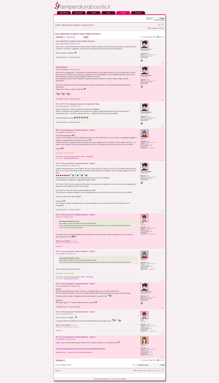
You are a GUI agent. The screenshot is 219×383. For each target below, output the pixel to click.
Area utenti (78, 13)
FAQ (150, 28)
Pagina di (152, 37)
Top (162, 63)
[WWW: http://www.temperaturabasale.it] (142, 60)
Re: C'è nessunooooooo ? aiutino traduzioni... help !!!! (75, 130)
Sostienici (138, 13)
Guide (93, 13)
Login (162, 28)
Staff (134, 370)
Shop (108, 13)
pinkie (60, 217)
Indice (59, 25)
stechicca (61, 339)
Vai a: (133, 365)
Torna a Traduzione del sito (63, 365)
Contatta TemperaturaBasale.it (101, 379)
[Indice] (88, 9)
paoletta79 (62, 132)
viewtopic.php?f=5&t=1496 (71, 158)
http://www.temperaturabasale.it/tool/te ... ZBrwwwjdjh (78, 156)
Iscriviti (156, 28)
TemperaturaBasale (64, 43)
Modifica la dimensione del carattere (162, 25)
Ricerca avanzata (159, 20)
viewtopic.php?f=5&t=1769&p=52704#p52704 (79, 352)
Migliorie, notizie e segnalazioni (71, 25)
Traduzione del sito (88, 25)
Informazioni (64, 13)
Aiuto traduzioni (61, 67)
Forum (123, 13)
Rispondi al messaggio (58, 37)
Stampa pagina (158, 25)
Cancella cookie (141, 370)
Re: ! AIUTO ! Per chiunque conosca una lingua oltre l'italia (77, 104)
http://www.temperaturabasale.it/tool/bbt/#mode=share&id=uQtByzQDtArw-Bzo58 (80, 349)
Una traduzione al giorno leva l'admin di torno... (78, 34)
